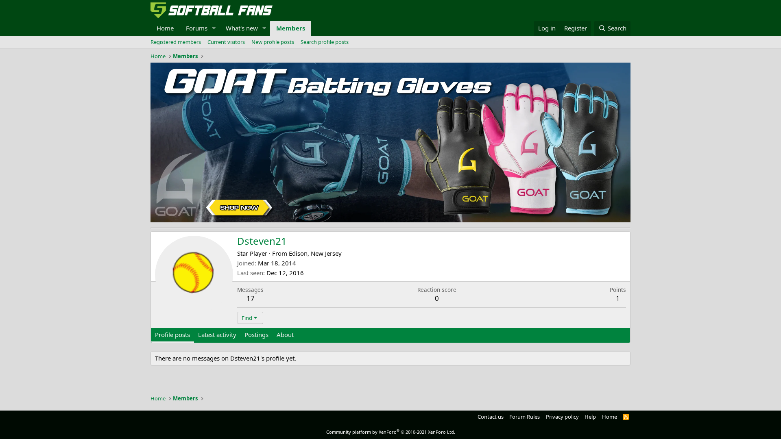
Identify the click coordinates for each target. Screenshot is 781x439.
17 (251, 298)
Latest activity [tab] (217, 334)
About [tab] (285, 334)
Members (290, 28)
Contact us (491, 416)
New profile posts (272, 42)
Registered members (176, 42)
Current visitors (226, 42)
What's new (242, 28)
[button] (214, 28)
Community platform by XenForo (390, 432)
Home (165, 28)
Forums (196, 28)
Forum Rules (524, 416)
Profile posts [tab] (172, 334)
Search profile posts (325, 42)
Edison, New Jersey (315, 253)
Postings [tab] (256, 334)
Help (590, 416)
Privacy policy (562, 416)
